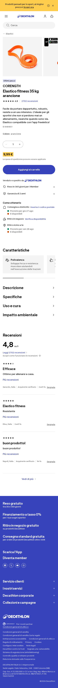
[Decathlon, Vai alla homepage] (25, 16)
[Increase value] (19, 144)
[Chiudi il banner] (53, 5)
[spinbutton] (13, 144)
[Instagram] (23, 565)
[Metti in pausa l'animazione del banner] (48, 5)
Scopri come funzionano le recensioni (20, 356)
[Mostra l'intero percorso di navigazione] (4, 34)
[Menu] (6, 16)
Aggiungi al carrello (29, 169)
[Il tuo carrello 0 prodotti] (51, 16)
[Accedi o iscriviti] (45, 16)
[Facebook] (5, 565)
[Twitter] (11, 565)
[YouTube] (17, 565)
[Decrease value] (6, 144)
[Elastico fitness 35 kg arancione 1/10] (22, 56)
